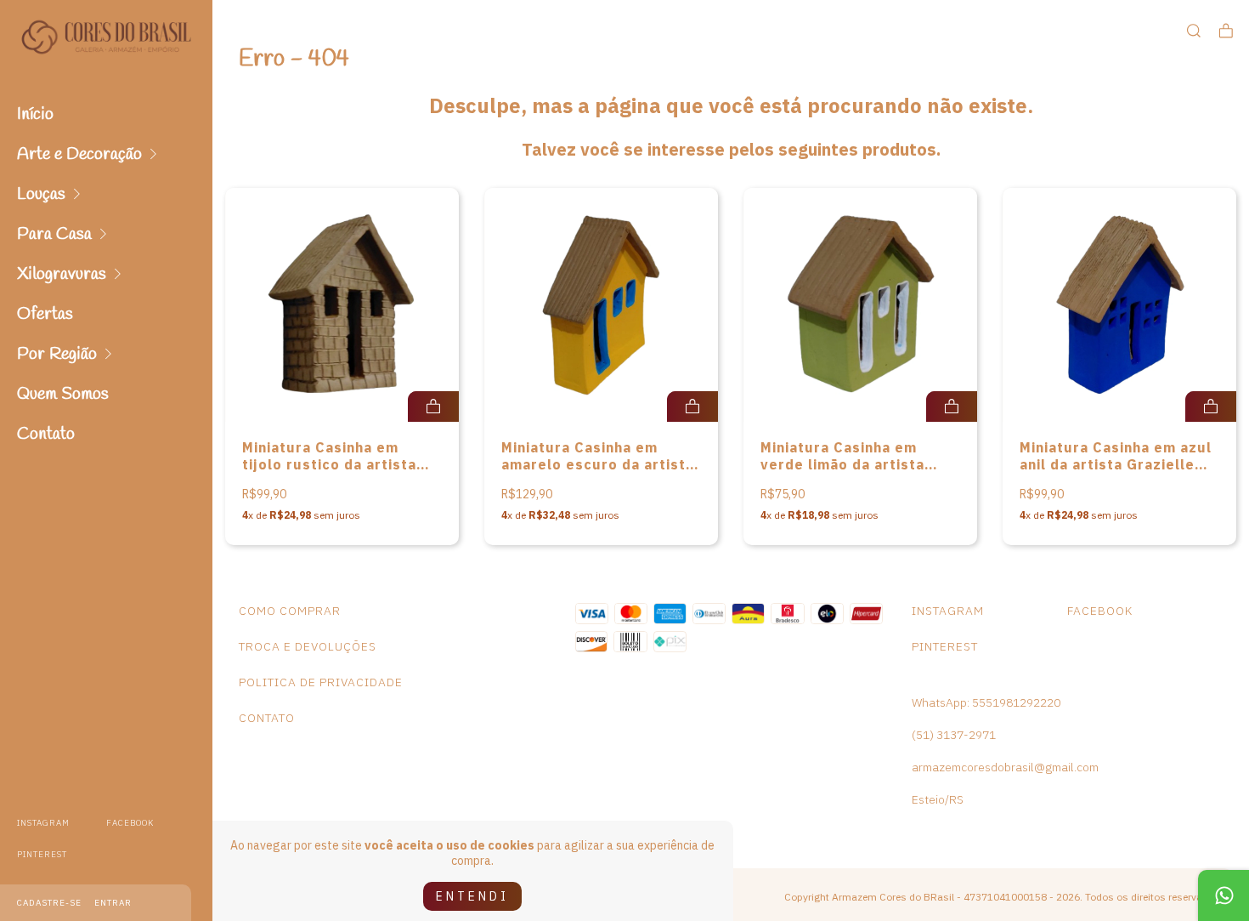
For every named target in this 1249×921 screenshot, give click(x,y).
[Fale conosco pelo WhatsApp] (1223, 895)
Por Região (57, 354)
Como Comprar (290, 610)
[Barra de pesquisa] (1194, 31)
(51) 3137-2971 (954, 734)
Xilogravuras (61, 274)
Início (35, 114)
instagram (43, 822)
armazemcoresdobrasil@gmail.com (1005, 767)
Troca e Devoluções (307, 646)
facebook (130, 822)
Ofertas (45, 314)
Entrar (113, 902)
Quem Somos (63, 394)
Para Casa (54, 234)
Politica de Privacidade (321, 682)
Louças (41, 194)
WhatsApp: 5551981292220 (986, 702)
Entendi (472, 896)
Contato (46, 434)
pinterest (42, 854)
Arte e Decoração (79, 154)
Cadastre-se (49, 902)
